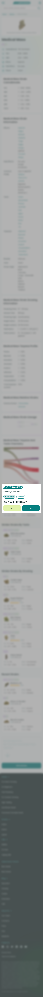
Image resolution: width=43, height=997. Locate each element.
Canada (21, 497)
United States (9, 497)
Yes (30, 508)
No (12, 508)
